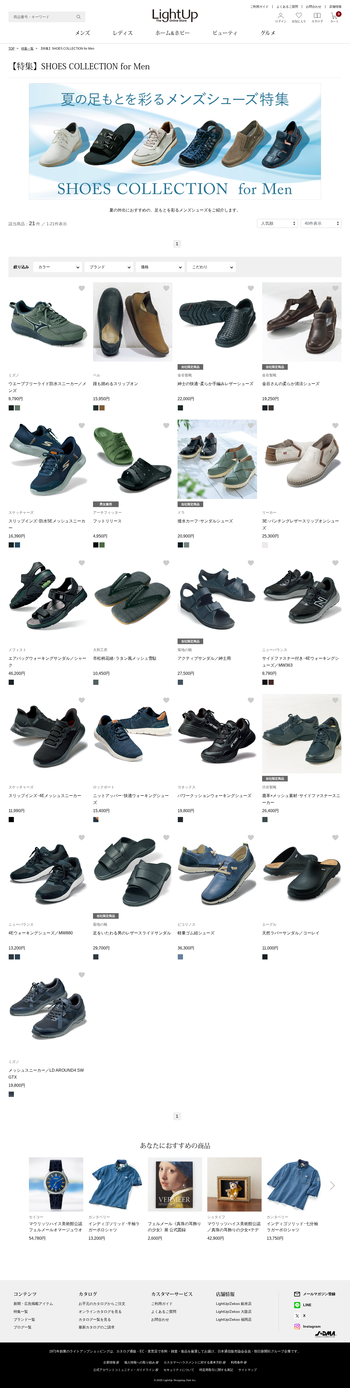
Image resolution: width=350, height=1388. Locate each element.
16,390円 (16, 536)
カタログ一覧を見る (95, 1319)
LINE (307, 1305)
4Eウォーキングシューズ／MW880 (40, 933)
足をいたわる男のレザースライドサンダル (132, 933)
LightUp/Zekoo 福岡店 (234, 1319)
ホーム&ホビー (172, 33)
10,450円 (101, 673)
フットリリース (107, 521)
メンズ (82, 33)
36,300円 (186, 948)
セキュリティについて (178, 1370)
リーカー (269, 512)
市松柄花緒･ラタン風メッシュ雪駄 (125, 658)
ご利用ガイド (259, 6)
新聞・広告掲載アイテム (33, 1304)
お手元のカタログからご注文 (102, 1304)
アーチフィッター (107, 512)
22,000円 (186, 399)
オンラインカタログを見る (100, 1311)
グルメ (267, 33)
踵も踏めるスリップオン (115, 384)
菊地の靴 (185, 650)
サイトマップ (247, 1370)
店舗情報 (335, 6)
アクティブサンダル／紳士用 (204, 658)
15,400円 (101, 811)
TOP (11, 48)
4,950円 (100, 536)
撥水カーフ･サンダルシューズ (205, 521)
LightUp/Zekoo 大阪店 (234, 1311)
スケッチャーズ (21, 512)
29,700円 (101, 948)
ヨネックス (186, 787)
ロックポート (104, 787)
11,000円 (270, 948)
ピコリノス (186, 924)
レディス (122, 33)
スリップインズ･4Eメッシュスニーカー (44, 795)
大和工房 (100, 650)
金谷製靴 (185, 375)
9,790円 (15, 399)
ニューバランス (274, 650)
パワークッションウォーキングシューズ (214, 795)
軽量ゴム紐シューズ (196, 933)
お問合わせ (313, 6)
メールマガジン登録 (319, 1294)
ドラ (181, 512)
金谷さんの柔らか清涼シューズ (291, 384)
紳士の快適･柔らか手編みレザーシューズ (215, 384)
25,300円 (270, 536)
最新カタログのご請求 (97, 1327)
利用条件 (237, 1362)
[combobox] (46, 17)
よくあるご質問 (287, 6)
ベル (96, 375)
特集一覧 (27, 48)
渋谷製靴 (269, 787)
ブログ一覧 (23, 1327)
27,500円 (186, 673)
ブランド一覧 (24, 1319)
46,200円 (16, 673)
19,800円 (186, 811)
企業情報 (109, 1362)
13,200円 (16, 948)
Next (332, 1185)
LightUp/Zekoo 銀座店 (234, 1304)
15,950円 (101, 399)
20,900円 (186, 536)
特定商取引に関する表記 (216, 1370)
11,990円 (16, 811)
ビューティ (225, 33)
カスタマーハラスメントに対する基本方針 (193, 1362)
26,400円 (270, 811)
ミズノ (13, 375)
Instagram (312, 1326)
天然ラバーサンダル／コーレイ (291, 933)
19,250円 (270, 399)
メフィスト (17, 650)
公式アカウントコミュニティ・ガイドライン (124, 1370)
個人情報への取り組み (139, 1362)
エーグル (269, 924)
